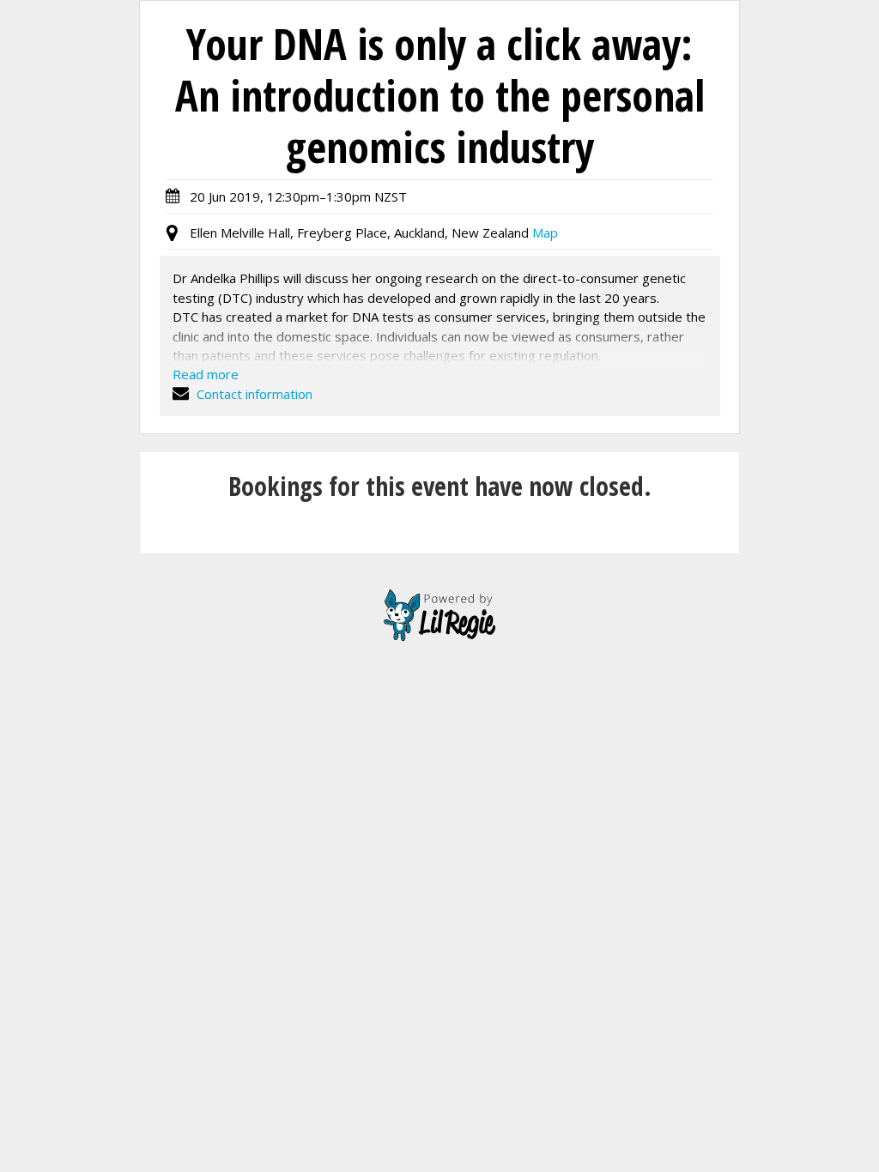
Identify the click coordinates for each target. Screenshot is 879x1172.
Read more (206, 374)
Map (545, 232)
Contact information (252, 393)
